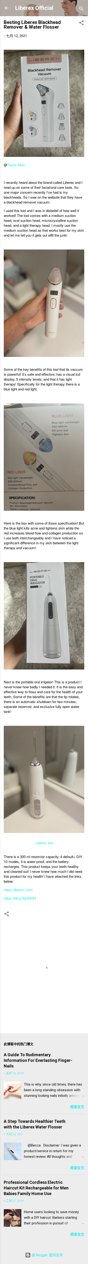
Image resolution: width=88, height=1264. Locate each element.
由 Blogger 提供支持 (47, 1255)
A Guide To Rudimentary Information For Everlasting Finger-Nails (38, 1060)
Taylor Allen (16, 164)
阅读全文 (77, 1107)
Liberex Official (34, 8)
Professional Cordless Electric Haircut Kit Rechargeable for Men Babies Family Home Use (36, 1188)
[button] (81, 23)
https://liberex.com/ (18, 889)
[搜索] (81, 9)
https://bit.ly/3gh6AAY (20, 898)
